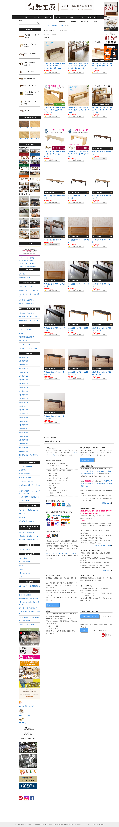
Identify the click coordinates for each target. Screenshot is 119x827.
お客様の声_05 (23, 432)
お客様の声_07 (23, 425)
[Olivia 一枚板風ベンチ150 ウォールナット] (78, 183)
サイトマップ (69, 17)
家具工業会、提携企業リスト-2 (28, 536)
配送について (106, 503)
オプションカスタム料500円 (26, 261)
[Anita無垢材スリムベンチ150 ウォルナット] (78, 359)
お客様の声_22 (23, 368)
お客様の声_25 (23, 357)
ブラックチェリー (35, 128)
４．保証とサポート (25, 477)
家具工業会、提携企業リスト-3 (28, 540)
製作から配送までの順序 (103, 545)
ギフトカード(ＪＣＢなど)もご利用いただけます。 (61, 553)
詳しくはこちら (87, 460)
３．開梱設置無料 (24, 474)
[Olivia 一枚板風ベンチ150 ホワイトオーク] (102, 183)
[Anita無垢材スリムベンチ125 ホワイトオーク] (102, 315)
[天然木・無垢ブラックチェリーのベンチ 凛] (102, 51)
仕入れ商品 (84, 21)
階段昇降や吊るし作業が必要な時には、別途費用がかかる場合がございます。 (96, 483)
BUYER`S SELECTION (25, 330)
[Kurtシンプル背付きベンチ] (55, 227)
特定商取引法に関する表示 (43, 825)
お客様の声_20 (23, 376)
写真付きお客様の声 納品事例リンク (29, 456)
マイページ (80, 17)
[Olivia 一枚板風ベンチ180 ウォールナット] (102, 139)
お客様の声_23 (23, 365)
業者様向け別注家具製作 (26, 300)
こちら (84, 630)
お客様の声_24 (23, 361)
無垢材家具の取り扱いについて (28, 316)
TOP (26, 17)
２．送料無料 (23, 470)
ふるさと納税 (29, 554)
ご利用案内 (37, 17)
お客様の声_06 (23, 429)
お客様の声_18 (23, 383)
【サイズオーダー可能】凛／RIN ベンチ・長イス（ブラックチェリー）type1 (103, 66)
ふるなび (21, 569)
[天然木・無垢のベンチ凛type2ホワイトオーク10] (102, 95)
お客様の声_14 (23, 399)
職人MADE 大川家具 (25, 595)
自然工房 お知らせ (25, 549)
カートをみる (91, 17)
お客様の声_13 (23, 402)
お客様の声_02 (23, 444)
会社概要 (21, 333)
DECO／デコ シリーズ (25, 287)
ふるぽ (21, 577)
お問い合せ (48, 17)
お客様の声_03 (23, 440)
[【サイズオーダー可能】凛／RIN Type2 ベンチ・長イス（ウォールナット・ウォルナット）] (78, 51)
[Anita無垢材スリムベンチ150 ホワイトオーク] (78, 315)
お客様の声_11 (23, 410)
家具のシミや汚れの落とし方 (28, 313)
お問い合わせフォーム (90, 616)
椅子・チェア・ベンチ (57, 25)
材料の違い (22, 274)
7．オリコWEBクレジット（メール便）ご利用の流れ (29, 492)
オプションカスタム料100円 (26, 258)
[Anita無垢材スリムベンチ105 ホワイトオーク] (55, 359)
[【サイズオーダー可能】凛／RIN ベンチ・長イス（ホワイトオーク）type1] (78, 95)
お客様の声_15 (23, 395)
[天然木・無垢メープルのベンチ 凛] (55, 139)
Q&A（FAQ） (23, 517)
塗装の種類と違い (24, 277)
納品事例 (29, 353)
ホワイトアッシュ (35, 139)
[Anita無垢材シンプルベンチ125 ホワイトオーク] (102, 227)
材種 (95, 21)
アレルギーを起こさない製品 (28, 348)
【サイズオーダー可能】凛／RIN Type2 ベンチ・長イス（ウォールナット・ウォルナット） (79, 66)
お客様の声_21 (23, 372)
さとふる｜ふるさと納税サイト (28, 608)
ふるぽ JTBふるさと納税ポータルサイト (29, 612)
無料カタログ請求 (24, 715)
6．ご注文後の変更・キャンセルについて (29, 486)
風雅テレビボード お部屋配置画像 (29, 586)
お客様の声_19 (23, 380)
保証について (106, 570)
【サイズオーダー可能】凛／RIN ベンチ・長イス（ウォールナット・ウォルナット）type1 (55, 66)
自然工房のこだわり (25, 344)
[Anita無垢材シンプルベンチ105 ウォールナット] (55, 315)
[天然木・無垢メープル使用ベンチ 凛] (78, 139)
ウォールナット (24, 128)
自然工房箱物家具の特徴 (26, 337)
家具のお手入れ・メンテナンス (28, 320)
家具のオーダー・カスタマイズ (28, 290)
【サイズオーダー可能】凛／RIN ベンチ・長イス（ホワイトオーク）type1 (79, 110)
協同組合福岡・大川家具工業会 (28, 598)
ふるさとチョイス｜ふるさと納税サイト (29, 603)
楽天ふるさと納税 (24, 562)
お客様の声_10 (23, 414)
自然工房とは (23, 341)
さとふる (21, 565)
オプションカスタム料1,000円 (27, 263)
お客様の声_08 (23, 421)
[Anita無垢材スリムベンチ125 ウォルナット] (102, 359)
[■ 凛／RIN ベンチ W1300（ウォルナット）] (55, 51)
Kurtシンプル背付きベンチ (52, 240)
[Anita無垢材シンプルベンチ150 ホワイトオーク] (78, 227)
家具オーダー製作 (29, 283)
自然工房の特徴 (29, 462)
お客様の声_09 (23, 417)
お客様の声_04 (23, 436)
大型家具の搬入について (26, 521)
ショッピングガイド (29, 506)
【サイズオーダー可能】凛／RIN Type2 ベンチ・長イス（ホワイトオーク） (103, 110)
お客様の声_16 (23, 391)
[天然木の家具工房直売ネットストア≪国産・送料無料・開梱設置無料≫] (59, 7)
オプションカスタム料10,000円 (27, 266)
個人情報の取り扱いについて (24, 825)
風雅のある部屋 (23, 451)
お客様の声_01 (23, 447)
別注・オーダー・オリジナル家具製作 (29, 295)
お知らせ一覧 (29, 545)
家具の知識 (29, 270)
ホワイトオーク (24, 139)
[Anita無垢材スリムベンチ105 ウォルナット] (55, 403)
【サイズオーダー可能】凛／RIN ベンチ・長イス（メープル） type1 (55, 154)
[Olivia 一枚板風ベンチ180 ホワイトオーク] (55, 183)
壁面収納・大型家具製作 (26, 304)
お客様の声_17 (23, 387)
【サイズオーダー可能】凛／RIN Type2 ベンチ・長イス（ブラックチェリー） (55, 110)
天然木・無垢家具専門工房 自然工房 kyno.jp (67, 825)
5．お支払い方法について (27, 481)
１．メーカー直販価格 (26, 466)
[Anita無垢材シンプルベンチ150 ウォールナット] (78, 271)
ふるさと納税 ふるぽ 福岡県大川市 (29, 617)
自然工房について (29, 325)
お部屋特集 (29, 582)
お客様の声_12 (23, 406)
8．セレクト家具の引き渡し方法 (29, 497)
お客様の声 (59, 17)
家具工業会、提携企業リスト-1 (28, 532)
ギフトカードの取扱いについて (28, 510)
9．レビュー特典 (24, 501)
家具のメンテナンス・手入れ (29, 309)
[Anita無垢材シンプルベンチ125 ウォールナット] (102, 271)
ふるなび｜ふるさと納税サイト (28, 624)
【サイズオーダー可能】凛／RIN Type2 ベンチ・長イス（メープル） (79, 154)
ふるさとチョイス (24, 573)
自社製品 (73, 21)
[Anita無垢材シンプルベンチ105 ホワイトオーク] (55, 271)
